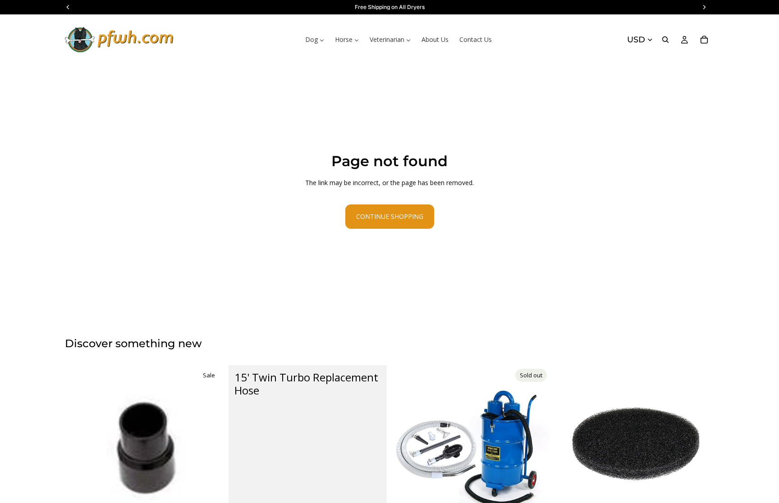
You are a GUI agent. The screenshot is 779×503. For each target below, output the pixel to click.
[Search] (665, 40)
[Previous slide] (405, 444)
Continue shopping (389, 216)
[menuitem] (314, 40)
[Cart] (704, 40)
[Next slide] (536, 444)
